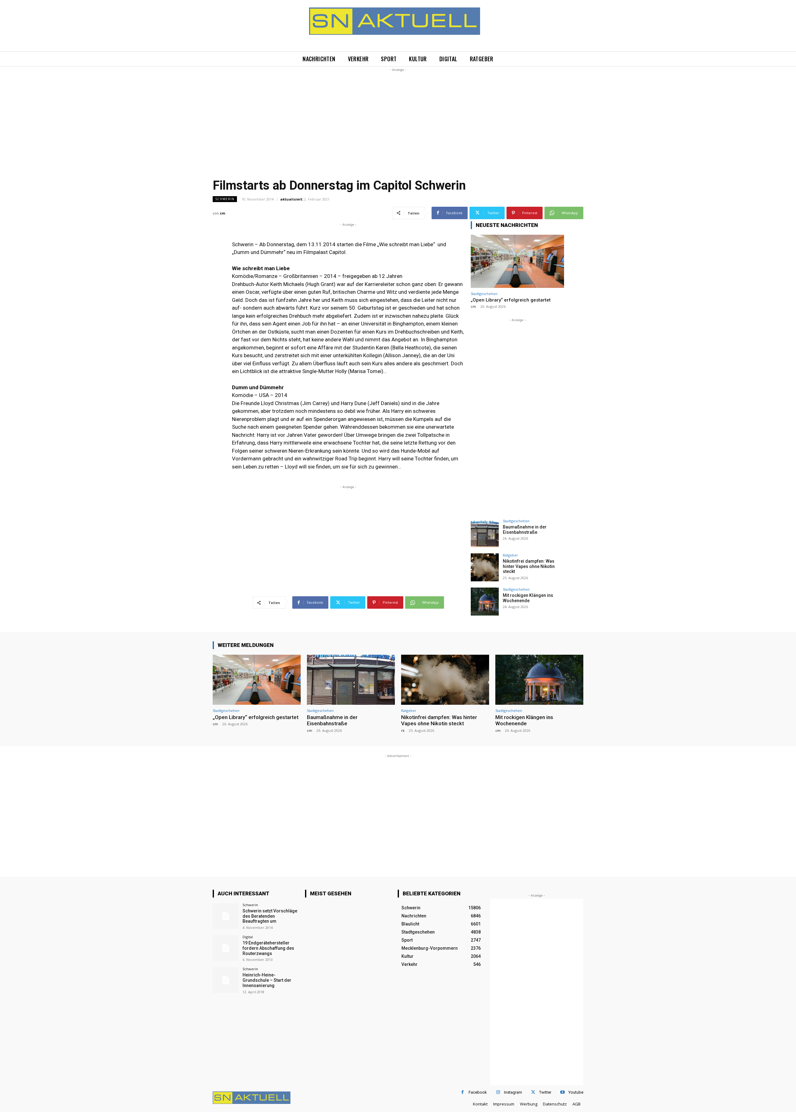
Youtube (575, 1092)
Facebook (478, 1092)
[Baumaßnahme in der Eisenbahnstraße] (485, 533)
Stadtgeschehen (484, 293)
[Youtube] (562, 1092)
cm (222, 213)
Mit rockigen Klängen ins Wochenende (528, 598)
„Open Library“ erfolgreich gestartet (511, 300)
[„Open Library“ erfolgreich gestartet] (517, 261)
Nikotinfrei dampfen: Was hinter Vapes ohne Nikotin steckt (529, 566)
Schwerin (224, 199)
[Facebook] (462, 1092)
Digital (248, 937)
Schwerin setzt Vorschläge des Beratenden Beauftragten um (270, 916)
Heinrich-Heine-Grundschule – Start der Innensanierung (267, 980)
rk (403, 730)
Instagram (513, 1092)
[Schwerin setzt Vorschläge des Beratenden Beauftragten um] (225, 916)
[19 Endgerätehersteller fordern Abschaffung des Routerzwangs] (225, 948)
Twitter (545, 1092)
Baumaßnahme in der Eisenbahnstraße (525, 529)
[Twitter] (533, 1092)
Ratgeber (510, 555)
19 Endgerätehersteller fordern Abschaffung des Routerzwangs (268, 948)
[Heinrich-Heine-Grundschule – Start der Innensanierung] (225, 980)
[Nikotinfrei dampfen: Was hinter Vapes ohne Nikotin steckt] (485, 567)
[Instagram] (498, 1092)
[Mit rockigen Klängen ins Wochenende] (485, 602)
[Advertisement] (398, 116)
